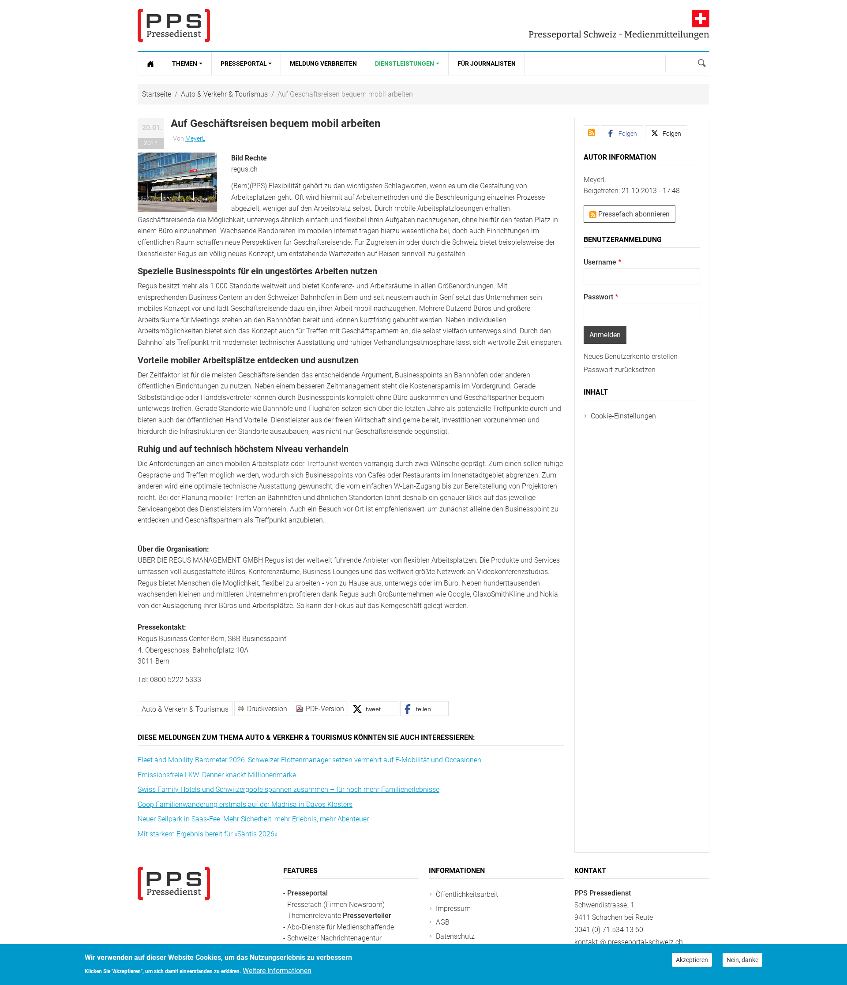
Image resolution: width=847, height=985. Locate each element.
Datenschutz (455, 936)
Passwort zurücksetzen (620, 370)
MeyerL (195, 138)
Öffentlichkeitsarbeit (467, 894)
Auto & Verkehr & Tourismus (224, 94)
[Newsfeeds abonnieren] (591, 132)
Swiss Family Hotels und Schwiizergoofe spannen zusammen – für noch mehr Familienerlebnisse (288, 789)
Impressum (453, 908)
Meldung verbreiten (323, 63)
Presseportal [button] (244, 63)
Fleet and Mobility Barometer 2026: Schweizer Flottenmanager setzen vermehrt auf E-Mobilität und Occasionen (309, 760)
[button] (177, 182)
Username (600, 262)
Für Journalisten (486, 63)
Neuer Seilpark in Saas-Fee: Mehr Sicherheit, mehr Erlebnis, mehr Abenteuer (253, 819)
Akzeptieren (692, 959)
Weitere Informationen (277, 970)
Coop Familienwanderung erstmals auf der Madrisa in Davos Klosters (245, 804)
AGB (443, 922)
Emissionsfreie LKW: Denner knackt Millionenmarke (217, 775)
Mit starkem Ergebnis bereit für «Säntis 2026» (207, 834)
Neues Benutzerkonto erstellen (631, 356)
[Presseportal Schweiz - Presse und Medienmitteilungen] (174, 25)
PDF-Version (325, 709)
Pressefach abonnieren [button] (633, 214)
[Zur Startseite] (150, 63)
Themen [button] (184, 63)
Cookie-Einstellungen (623, 416)
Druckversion (267, 709)
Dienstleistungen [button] (404, 63)
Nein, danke (742, 959)
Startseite (156, 94)
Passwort (598, 297)
